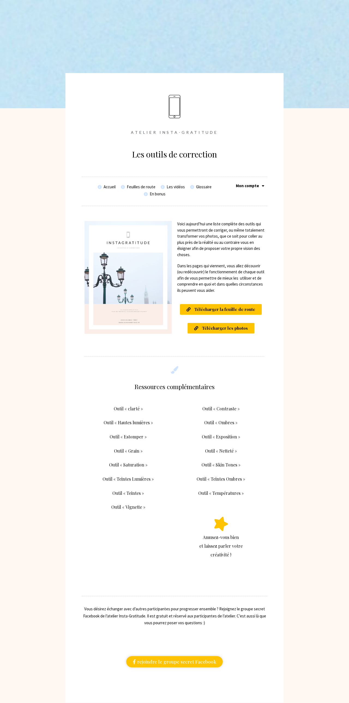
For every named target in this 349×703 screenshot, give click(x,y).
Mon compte (247, 186)
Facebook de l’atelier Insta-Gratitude (114, 616)
